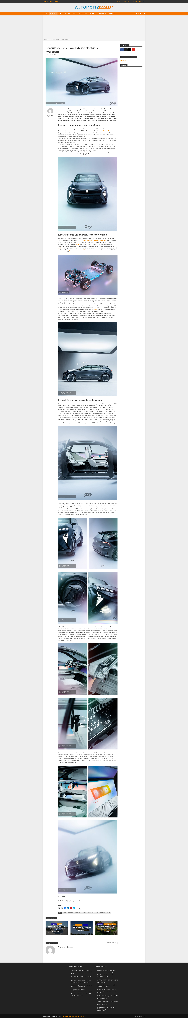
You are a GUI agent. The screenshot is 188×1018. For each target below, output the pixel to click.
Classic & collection (64, 13)
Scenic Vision (91, 912)
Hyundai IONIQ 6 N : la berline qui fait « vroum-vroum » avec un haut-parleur (56, 928)
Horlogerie (82, 13)
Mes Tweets (123, 60)
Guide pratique (102, 13)
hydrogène (77, 912)
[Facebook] (122, 49)
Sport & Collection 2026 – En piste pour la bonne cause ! (81, 981)
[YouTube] (133, 49)
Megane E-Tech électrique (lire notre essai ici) (94, 240)
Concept (53, 45)
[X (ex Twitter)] (126, 49)
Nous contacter (142, 1)
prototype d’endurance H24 (77, 250)
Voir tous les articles (111, 942)
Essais (74, 13)
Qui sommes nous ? (126, 1)
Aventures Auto (75, 980)
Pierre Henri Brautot (50, 116)
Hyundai (60, 924)
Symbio (60, 248)
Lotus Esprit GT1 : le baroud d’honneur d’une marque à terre (107, 975)
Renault (58, 45)
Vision (108, 912)
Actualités (53, 13)
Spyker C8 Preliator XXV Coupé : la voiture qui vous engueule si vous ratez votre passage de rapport (107, 1003)
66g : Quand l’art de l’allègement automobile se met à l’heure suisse (81, 977)
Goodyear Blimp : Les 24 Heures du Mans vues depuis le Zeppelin (81, 928)
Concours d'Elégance (110, 924)
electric (64, 912)
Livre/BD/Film (111, 13)
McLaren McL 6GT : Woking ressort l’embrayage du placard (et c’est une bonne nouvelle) (106, 1009)
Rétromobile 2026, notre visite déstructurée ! (81, 994)
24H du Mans (78, 925)
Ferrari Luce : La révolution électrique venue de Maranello (81, 990)
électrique (70, 912)
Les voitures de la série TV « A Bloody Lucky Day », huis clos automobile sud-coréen (107, 991)
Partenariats (134, 1)
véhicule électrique (100, 912)
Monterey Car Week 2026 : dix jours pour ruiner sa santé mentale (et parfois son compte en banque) (106, 928)
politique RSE (105, 131)
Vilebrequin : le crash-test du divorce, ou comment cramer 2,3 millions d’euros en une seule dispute (107, 980)
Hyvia (77, 244)
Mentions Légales (66, 1016)
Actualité (48, 45)
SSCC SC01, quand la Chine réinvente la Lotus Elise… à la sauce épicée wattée (81, 972)
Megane (84, 912)
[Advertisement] (94, 27)
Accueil (118, 1)
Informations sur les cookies (79, 1016)
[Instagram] (129, 49)
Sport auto (92, 13)
